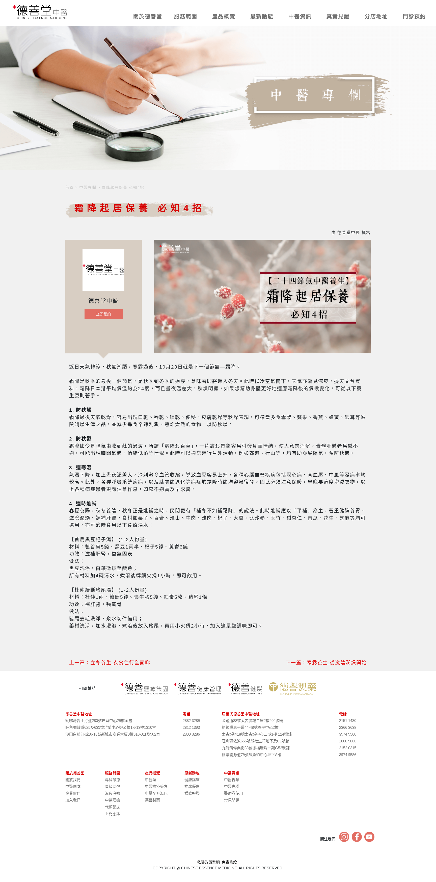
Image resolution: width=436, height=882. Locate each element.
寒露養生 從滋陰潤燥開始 (337, 662)
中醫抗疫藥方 (156, 786)
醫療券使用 (233, 793)
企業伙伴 (72, 793)
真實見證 (338, 16)
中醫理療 (112, 800)
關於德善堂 (147, 16)
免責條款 (229, 862)
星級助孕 (112, 786)
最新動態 (262, 16)
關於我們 (72, 779)
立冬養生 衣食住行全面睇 (120, 662)
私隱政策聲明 (208, 862)
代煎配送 (112, 807)
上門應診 (112, 814)
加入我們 (72, 800)
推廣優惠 (192, 786)
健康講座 (192, 779)
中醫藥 (150, 779)
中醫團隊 (72, 786)
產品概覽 (223, 16)
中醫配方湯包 (156, 793)
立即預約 (103, 314)
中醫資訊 (300, 16)
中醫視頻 (231, 779)
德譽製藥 (152, 800)
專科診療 (112, 779)
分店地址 (376, 16)
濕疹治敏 (112, 793)
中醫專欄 (231, 786)
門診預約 (414, 16)
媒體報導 (192, 793)
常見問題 (231, 800)
